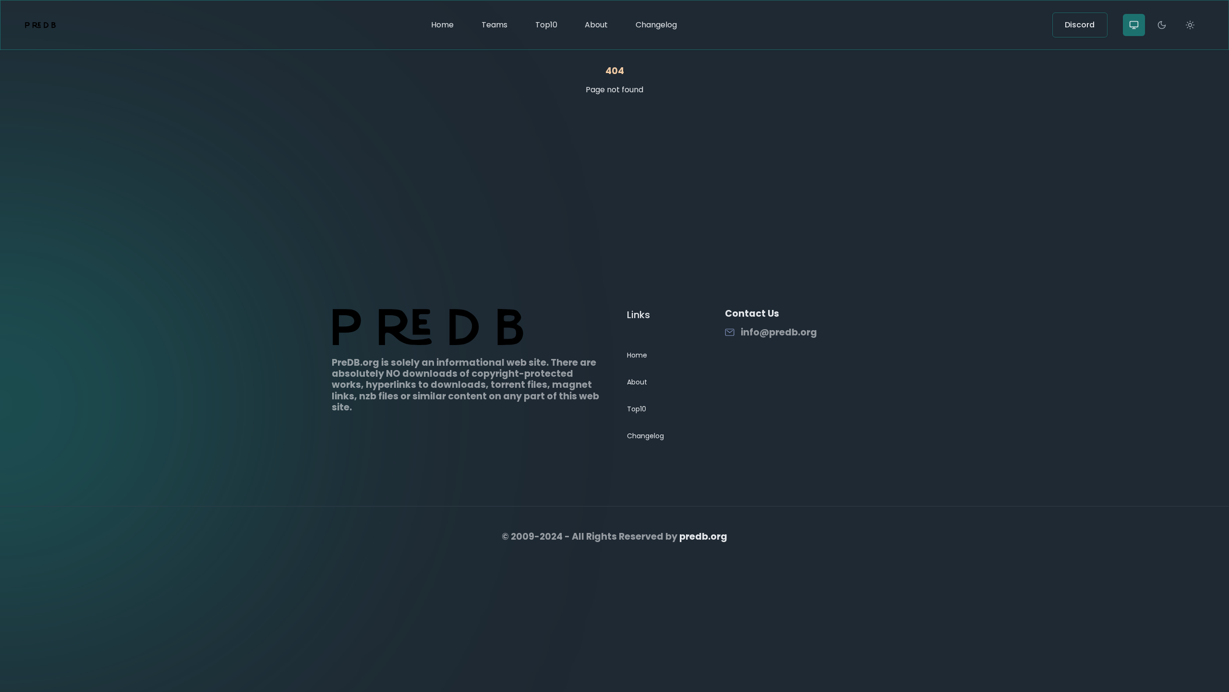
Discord (1080, 24)
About (596, 24)
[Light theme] (1190, 25)
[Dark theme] (1162, 25)
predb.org (703, 536)
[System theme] (1134, 25)
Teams (494, 24)
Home (442, 24)
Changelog (656, 24)
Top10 (546, 24)
